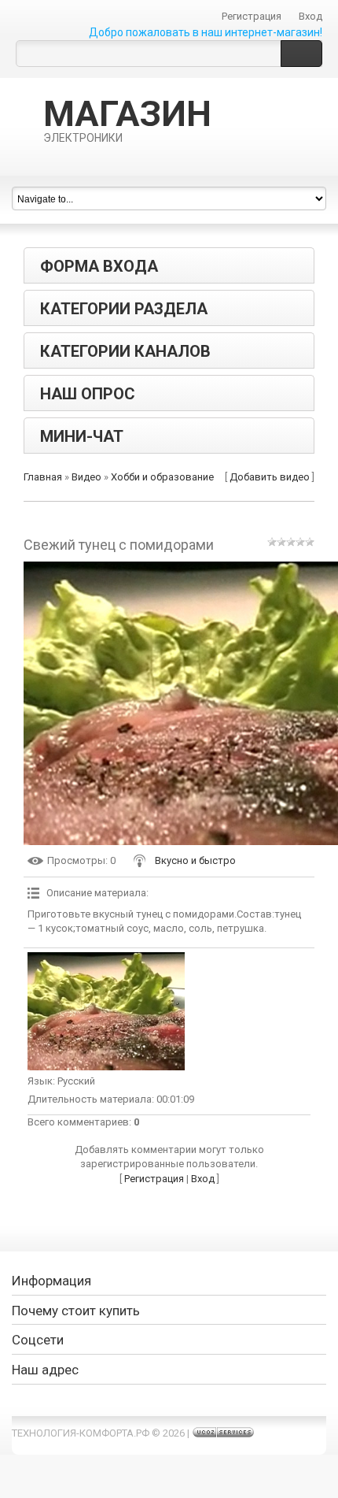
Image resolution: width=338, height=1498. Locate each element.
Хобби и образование (162, 477)
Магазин (127, 119)
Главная (43, 477)
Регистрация (251, 16)
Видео (86, 477)
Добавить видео (270, 477)
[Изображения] (106, 1011)
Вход (310, 16)
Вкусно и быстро (195, 860)
